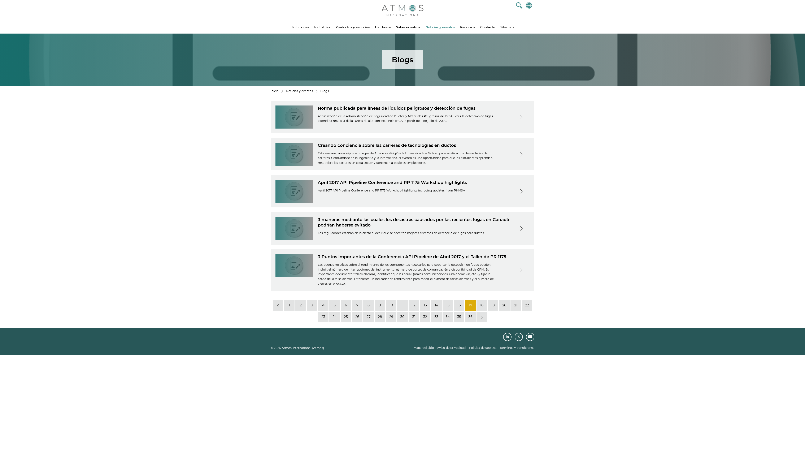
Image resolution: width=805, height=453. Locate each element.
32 (425, 317)
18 (481, 305)
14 (436, 305)
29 (391, 317)
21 (515, 305)
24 (334, 317)
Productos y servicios (352, 27)
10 (391, 305)
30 (402, 317)
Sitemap (507, 27)
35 (459, 317)
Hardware (383, 27)
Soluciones (300, 27)
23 (323, 317)
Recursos (467, 27)
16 (459, 305)
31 (413, 317)
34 (448, 317)
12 (413, 305)
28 (380, 317)
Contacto (487, 27)
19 (493, 305)
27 (368, 317)
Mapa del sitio (424, 348)
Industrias (322, 27)
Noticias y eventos (440, 27)
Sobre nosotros (408, 27)
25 (346, 317)
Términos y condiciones (517, 348)
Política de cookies (482, 348)
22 (527, 305)
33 (436, 317)
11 (402, 305)
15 (447, 305)
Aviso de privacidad (451, 348)
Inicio (275, 91)
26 (357, 317)
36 (471, 317)
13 (425, 305)
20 (504, 305)
